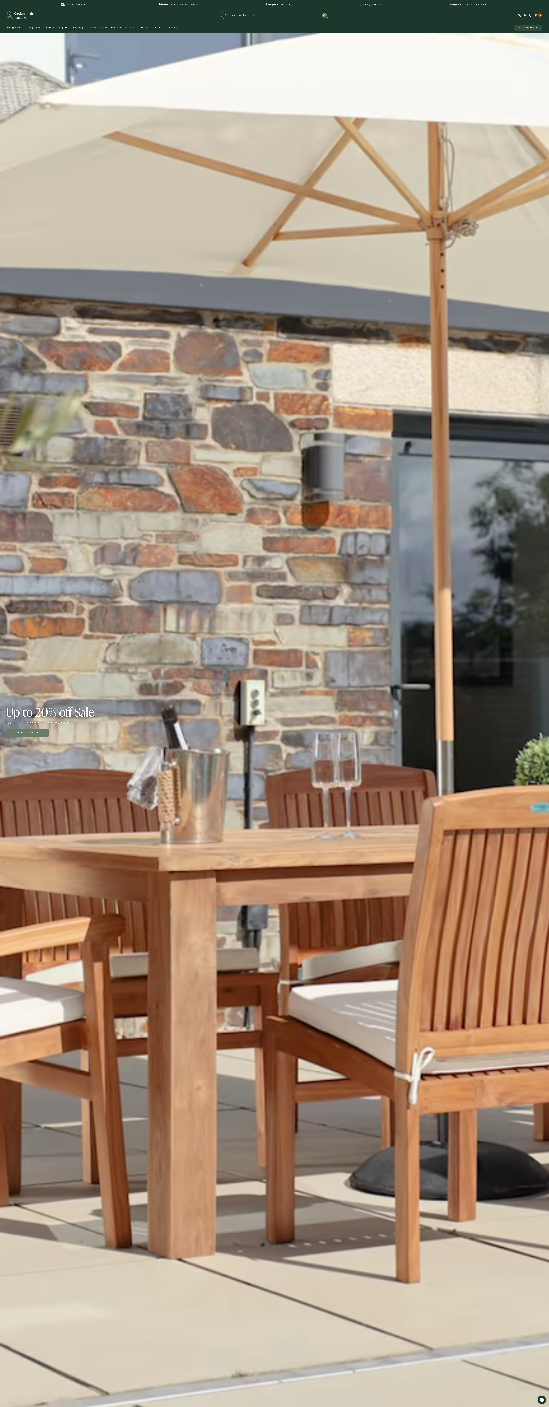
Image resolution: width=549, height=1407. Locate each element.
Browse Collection (30, 732)
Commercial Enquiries (528, 27)
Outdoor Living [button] (96, 27)
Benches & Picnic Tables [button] (123, 27)
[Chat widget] (542, 1400)
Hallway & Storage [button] (55, 27)
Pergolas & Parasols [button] (151, 27)
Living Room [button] (33, 27)
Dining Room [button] (14, 27)
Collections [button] (172, 27)
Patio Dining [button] (76, 27)
